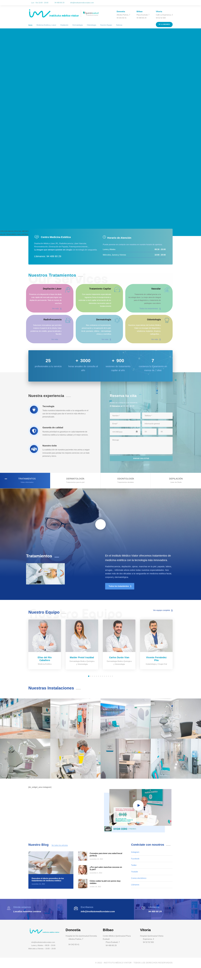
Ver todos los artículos (60, 845)
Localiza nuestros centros (27, 911)
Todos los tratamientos (148, 309)
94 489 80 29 (155, 911)
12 (110, 676)
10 (106, 676)
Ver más (55, 309)
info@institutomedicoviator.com (82, 3)
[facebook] (162, 3)
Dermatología (77, 25)
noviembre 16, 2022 (38, 884)
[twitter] (165, 3)
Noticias (119, 25)
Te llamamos (164, 24)
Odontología (91, 25)
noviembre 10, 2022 (96, 859)
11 (108, 676)
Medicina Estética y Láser (46, 25)
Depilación (64, 25)
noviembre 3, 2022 (96, 873)
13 (112, 676)
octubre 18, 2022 (95, 887)
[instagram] (172, 3)
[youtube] (168, 3)
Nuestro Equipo (106, 25)
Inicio (30, 25)
